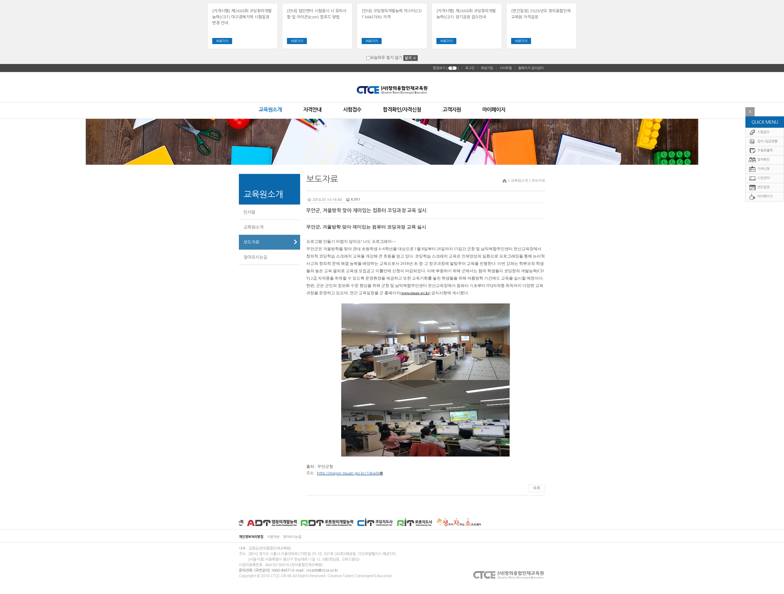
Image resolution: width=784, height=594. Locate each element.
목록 (536, 488)
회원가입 (487, 68)
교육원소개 (253, 227)
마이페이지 (764, 196)
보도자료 (251, 242)
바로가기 (222, 41)
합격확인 (763, 159)
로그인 (469, 68)
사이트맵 (505, 68)
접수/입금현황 (767, 141)
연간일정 (763, 187)
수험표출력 (764, 150)
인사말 (249, 212)
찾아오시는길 (255, 257)
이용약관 (273, 537)
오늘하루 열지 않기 (386, 58)
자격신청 (763, 169)
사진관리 (763, 178)
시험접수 (763, 132)
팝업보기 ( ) (446, 68)
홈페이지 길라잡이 (531, 68)
